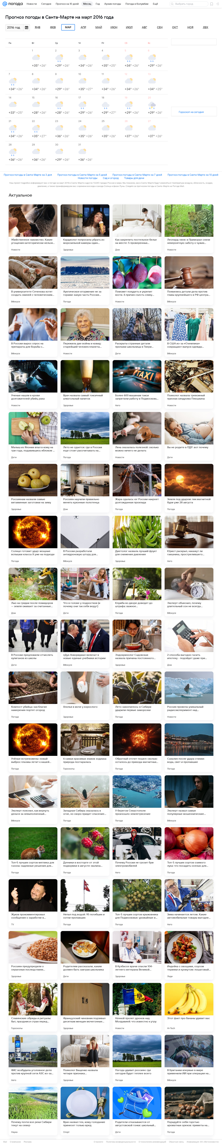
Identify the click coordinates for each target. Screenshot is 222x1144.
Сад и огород (111, 178)
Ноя (190, 27)
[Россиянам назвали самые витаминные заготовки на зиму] (33, 488)
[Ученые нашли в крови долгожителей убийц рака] (33, 384)
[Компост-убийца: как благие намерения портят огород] (33, 696)
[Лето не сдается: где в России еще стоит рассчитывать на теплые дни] (85, 436)
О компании (15, 1142)
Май (98, 27)
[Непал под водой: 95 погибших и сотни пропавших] (85, 903)
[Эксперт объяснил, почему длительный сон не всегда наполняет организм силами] (189, 592)
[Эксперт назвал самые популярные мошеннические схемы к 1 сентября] (189, 799)
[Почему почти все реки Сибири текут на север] (33, 1111)
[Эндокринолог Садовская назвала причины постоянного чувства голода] (137, 644)
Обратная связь (176, 1142)
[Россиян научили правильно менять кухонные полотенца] (85, 488)
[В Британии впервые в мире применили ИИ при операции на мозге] (189, 1059)
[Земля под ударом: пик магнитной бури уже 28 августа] (189, 488)
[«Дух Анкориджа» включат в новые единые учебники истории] (85, 644)
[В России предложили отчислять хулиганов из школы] (33, 644)
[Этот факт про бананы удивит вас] (189, 1007)
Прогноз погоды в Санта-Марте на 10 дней (193, 174)
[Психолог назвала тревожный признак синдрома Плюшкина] (189, 384)
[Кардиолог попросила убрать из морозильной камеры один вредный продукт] (85, 228)
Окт (175, 27)
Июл (129, 27)
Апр (83, 27)
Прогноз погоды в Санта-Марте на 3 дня (28, 174)
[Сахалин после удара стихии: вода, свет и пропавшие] (189, 747)
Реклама (28, 1142)
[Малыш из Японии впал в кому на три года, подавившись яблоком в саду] (33, 436)
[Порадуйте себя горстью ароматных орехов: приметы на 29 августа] (189, 1111)
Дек (205, 27)
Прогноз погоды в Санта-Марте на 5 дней (82, 174)
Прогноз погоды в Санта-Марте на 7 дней (137, 174)
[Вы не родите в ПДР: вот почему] (189, 436)
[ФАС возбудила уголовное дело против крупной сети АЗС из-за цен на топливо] (33, 1059)
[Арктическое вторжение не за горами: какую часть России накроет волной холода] (85, 280)
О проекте (98, 1142)
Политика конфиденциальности (121, 1142)
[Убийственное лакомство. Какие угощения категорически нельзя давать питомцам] (33, 228)
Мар (68, 27)
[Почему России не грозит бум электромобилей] (137, 851)
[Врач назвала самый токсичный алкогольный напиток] (85, 384)
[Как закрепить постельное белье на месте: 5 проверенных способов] (137, 228)
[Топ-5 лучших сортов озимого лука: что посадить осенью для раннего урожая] (189, 851)
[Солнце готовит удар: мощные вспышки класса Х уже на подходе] (33, 540)
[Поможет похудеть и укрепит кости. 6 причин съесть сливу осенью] (137, 280)
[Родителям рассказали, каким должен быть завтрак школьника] (85, 955)
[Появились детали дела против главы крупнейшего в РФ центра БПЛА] (189, 280)
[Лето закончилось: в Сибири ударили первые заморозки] (137, 696)
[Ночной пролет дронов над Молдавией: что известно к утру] (137, 1007)
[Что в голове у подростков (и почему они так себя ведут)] (85, 592)
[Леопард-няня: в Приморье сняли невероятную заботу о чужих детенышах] (189, 228)
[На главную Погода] (15, 4)
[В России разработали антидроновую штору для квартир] (85, 540)
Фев (53, 27)
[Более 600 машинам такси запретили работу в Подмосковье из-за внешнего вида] (137, 384)
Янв (37, 27)
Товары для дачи (134, 178)
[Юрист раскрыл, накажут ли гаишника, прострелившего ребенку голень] (189, 540)
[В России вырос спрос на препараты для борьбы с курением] (33, 332)
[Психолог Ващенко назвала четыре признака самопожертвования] (85, 1059)
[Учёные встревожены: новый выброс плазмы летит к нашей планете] (33, 747)
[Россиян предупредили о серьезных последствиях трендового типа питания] (33, 955)
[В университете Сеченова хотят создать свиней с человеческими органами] (33, 280)
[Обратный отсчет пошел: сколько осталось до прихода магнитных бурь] (137, 747)
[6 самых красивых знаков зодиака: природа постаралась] (85, 747)
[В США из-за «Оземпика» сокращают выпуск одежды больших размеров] (189, 332)
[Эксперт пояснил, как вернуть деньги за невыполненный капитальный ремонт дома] (33, 799)
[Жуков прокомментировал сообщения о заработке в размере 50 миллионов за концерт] (33, 903)
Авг (144, 27)
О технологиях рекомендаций (152, 1142)
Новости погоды (87, 178)
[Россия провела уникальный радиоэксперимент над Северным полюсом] (189, 696)
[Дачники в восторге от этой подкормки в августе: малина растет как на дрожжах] (85, 851)
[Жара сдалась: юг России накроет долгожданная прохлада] (137, 488)
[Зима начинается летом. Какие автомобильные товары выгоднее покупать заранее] (189, 903)
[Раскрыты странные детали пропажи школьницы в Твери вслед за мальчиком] (137, 332)
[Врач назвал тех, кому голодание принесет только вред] (85, 1111)
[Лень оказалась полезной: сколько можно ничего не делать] (137, 436)
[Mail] (5, 4)
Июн (114, 27)
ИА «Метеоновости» (209, 1142)
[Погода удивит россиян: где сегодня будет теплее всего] (137, 1059)
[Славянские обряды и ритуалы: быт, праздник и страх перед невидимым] (33, 1007)
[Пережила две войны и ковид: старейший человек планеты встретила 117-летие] (85, 332)
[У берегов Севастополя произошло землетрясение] (137, 799)
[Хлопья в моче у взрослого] (85, 696)
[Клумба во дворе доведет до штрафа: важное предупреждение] (137, 592)
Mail (5, 1142)
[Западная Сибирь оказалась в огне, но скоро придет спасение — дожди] (85, 799)
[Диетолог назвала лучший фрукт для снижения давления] (137, 540)
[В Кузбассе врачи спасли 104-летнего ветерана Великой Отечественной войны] (137, 955)
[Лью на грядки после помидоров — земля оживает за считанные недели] (33, 592)
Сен (160, 27)
